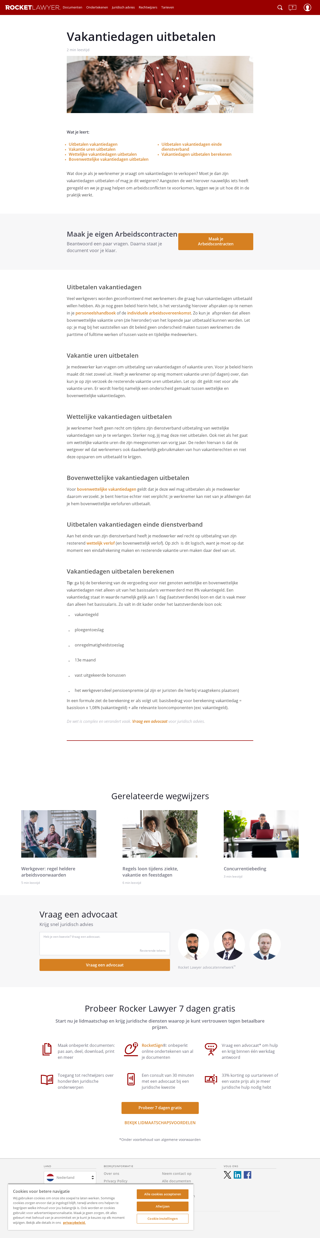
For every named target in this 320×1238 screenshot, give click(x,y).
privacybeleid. (74, 1222)
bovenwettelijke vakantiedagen (106, 489)
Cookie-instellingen (163, 1218)
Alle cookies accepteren (162, 1194)
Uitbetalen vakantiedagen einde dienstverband (192, 147)
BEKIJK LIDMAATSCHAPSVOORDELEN (160, 1122)
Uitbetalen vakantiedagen (93, 144)
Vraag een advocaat (150, 721)
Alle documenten (176, 1181)
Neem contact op (177, 1173)
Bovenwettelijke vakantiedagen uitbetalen (108, 159)
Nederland (65, 1177)
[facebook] (247, 1175)
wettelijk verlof (100, 543)
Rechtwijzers (148, 7)
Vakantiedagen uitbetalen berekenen (197, 154)
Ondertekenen (97, 7)
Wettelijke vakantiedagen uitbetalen (103, 154)
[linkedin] (237, 1175)
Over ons (111, 1173)
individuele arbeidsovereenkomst (159, 313)
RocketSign (152, 1045)
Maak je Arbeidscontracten (216, 241)
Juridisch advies (123, 7)
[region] (101, 1207)
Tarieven (167, 7)
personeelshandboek (96, 313)
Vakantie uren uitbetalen (92, 149)
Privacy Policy (116, 1181)
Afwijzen (163, 1206)
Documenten (72, 7)
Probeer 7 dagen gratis (160, 1107)
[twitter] (227, 1175)
